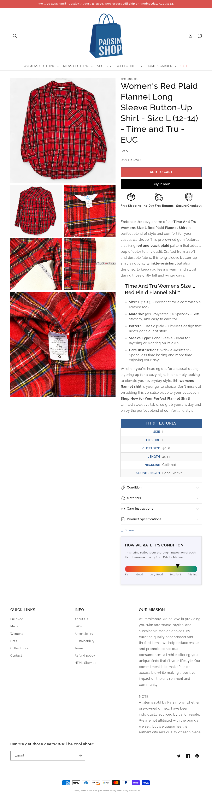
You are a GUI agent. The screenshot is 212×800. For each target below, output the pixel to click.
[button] (14, 35)
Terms (79, 648)
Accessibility (84, 633)
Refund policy (85, 655)
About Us (81, 619)
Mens (14, 626)
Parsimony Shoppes (91, 790)
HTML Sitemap (85, 662)
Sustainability (85, 641)
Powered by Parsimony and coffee (121, 790)
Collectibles (19, 648)
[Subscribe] (80, 755)
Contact (16, 655)
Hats (13, 641)
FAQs (78, 626)
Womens (16, 633)
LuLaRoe (16, 619)
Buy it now (161, 184)
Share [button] (129, 530)
